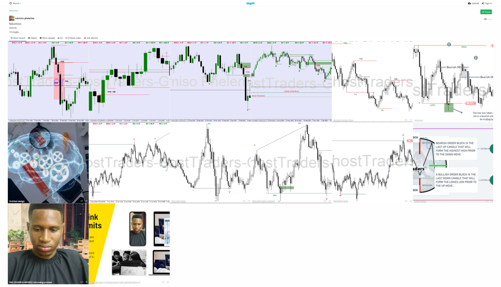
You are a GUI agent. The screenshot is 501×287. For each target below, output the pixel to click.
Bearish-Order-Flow (343, 120)
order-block (420, 201)
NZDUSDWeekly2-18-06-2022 (266, 120)
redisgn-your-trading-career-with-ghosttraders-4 (115, 282)
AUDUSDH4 (96, 201)
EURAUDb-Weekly (180, 120)
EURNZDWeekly (17, 120)
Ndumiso (13, 10)
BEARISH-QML (340, 201)
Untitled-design (17, 201)
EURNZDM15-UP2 (99, 120)
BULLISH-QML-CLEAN (263, 201)
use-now (418, 120)
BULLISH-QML (178, 201)
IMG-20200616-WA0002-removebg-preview (30, 282)
